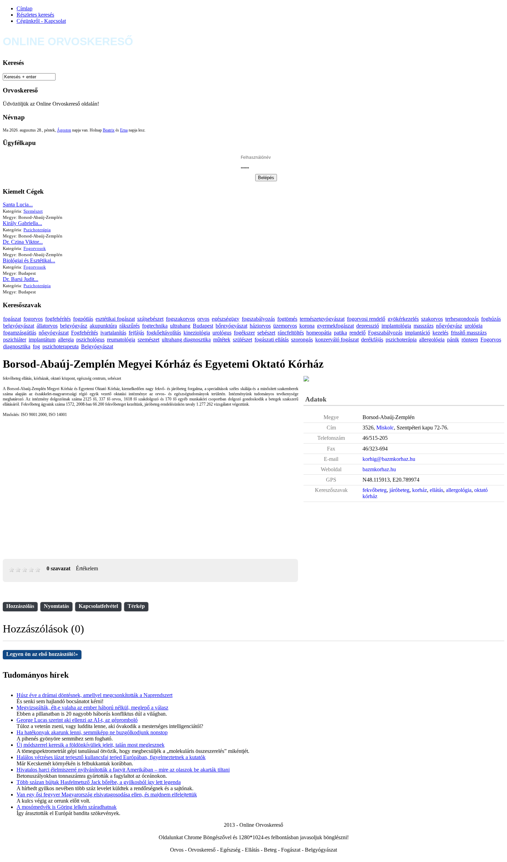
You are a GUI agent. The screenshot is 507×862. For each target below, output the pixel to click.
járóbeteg (399, 490)
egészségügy (225, 319)
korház (419, 490)
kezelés (440, 333)
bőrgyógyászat (231, 326)
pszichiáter (14, 339)
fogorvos (33, 319)
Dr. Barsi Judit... (20, 279)
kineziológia (196, 333)
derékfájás (372, 339)
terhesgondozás (462, 319)
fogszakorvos (180, 319)
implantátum (42, 339)
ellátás (436, 490)
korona (307, 326)
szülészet (242, 339)
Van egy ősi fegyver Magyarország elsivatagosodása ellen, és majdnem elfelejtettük (107, 794)
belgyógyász (73, 326)
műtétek (221, 339)
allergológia (432, 339)
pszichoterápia (401, 339)
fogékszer (244, 333)
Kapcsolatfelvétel (98, 606)
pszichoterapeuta (60, 346)
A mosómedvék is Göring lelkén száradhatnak (67, 807)
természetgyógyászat (322, 319)
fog (36, 346)
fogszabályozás (258, 319)
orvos (203, 319)
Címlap (24, 8)
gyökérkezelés (403, 319)
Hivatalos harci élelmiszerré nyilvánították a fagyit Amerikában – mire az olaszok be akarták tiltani (123, 770)
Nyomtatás (56, 606)
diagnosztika (16, 346)
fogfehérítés (58, 319)
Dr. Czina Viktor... (23, 242)
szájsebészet (150, 319)
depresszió (367, 326)
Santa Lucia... (18, 204)
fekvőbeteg (374, 490)
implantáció (417, 333)
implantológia (396, 326)
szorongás (302, 339)
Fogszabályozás (385, 333)
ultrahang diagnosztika (186, 339)
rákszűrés (129, 326)
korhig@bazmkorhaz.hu (388, 459)
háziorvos (260, 326)
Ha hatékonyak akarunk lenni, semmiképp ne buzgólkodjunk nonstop (92, 732)
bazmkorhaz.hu (379, 469)
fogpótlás (83, 319)
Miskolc (385, 427)
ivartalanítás (113, 333)
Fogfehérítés (84, 333)
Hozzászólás (20, 606)
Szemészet (33, 211)
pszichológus (90, 339)
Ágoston (64, 130)
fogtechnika (155, 326)
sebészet (266, 333)
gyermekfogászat (335, 326)
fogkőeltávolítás (164, 333)
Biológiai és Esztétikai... (29, 260)
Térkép (136, 606)
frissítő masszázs (469, 333)
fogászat (12, 319)
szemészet (148, 339)
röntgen (469, 339)
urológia (474, 326)
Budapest (203, 326)
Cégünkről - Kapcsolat (41, 21)
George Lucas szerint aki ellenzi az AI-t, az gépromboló (77, 720)
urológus (221, 333)
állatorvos (47, 326)
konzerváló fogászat (337, 339)
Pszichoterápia (37, 229)
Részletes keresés (35, 15)
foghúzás (491, 319)
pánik (453, 339)
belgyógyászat (18, 326)
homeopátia (318, 333)
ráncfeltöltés (291, 333)
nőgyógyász (449, 326)
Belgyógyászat (97, 346)
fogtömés (287, 319)
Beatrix (109, 130)
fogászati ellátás (272, 339)
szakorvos (432, 319)
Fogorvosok (34, 248)
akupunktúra (103, 326)
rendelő (357, 333)
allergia (66, 339)
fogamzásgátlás (19, 333)
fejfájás (136, 333)
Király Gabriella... (22, 223)
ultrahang (180, 326)
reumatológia (121, 339)
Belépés (266, 177)
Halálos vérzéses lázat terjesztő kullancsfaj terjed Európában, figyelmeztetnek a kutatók (111, 757)
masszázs (424, 326)
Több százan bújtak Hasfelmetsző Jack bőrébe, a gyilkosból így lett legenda (99, 782)
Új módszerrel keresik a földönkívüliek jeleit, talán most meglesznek (91, 745)
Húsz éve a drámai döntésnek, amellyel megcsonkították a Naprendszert (94, 695)
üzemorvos (285, 326)
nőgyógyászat (54, 333)
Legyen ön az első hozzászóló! (42, 654)
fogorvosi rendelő (366, 319)
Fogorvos (490, 339)
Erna (124, 130)
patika (340, 333)
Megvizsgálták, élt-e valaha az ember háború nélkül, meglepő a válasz (92, 707)
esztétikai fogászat (115, 319)
